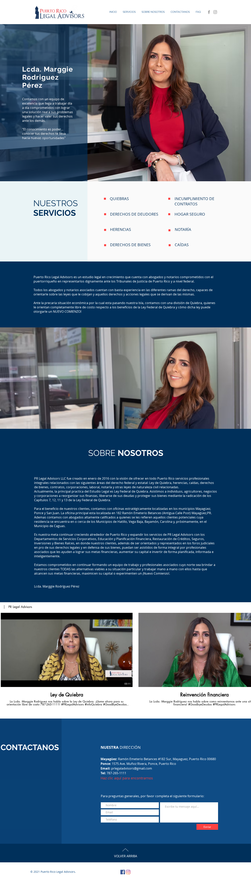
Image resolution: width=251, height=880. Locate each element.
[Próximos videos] (245, 649)
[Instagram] (215, 12)
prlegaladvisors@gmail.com (131, 768)
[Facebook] (208, 12)
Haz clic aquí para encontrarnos (127, 778)
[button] (18, 607)
